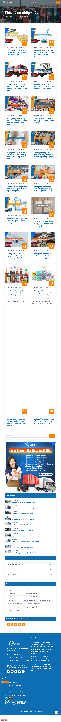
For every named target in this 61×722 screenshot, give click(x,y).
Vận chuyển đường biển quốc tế (14, 692)
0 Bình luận (21, 47)
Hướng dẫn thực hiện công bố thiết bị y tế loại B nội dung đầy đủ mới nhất (44, 421)
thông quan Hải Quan (15, 603)
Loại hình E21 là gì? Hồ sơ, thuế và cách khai (24, 536)
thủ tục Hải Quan (32, 590)
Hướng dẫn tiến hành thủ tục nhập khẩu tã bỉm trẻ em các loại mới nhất (43, 293)
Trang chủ (8, 16)
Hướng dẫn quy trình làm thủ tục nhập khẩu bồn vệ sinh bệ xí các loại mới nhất (16, 156)
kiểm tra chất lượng (33, 603)
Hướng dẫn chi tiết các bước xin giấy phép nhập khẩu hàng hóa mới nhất (43, 189)
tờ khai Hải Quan (46, 600)
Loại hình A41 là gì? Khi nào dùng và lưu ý (23, 519)
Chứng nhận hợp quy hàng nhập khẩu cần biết (24, 553)
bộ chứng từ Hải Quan (31, 593)
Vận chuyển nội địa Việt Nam (13, 685)
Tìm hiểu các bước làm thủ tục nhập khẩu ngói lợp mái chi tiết (44, 121)
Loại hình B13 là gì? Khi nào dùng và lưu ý (23, 508)
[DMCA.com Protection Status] (9, 698)
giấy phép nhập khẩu (31, 596)
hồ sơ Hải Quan (13, 600)
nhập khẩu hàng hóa (15, 590)
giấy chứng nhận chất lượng (17, 610)
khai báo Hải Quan (30, 600)
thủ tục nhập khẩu (14, 596)
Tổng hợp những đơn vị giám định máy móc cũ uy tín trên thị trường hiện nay (44, 155)
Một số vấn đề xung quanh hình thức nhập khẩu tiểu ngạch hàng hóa (17, 189)
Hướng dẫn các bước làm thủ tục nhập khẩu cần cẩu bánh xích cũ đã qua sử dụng (44, 53)
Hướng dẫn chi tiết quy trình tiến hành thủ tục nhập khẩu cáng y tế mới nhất (43, 257)
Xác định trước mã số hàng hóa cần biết (22, 547)
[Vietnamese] (36, 2)
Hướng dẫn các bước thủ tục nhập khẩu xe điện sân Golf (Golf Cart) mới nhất (44, 86)
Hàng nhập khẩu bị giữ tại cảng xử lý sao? (23, 530)
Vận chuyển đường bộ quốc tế (13, 688)
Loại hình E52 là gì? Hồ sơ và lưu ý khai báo (23, 502)
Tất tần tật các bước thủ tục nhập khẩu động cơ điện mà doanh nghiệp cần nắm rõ (17, 422)
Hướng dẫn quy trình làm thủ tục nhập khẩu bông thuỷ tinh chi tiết (16, 52)
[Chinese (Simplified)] (32, 2)
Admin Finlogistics (12, 47)
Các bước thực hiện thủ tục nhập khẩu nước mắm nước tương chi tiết (16, 293)
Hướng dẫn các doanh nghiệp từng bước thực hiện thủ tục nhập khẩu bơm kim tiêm (15, 257)
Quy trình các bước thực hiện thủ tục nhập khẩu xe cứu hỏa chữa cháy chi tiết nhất (17, 87)
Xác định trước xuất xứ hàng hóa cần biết (23, 525)
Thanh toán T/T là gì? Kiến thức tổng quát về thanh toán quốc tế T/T (17, 221)
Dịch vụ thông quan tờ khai (12, 682)
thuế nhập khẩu (13, 593)
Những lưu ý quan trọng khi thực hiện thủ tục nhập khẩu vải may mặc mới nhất (17, 122)
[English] (34, 2)
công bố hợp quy (31, 607)
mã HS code (46, 590)
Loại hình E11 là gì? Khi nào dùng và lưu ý (23, 513)
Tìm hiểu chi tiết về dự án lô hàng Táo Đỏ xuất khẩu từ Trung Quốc (43, 224)
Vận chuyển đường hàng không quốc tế (16, 695)
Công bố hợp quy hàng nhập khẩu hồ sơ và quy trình (25, 541)
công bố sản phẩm (14, 607)
